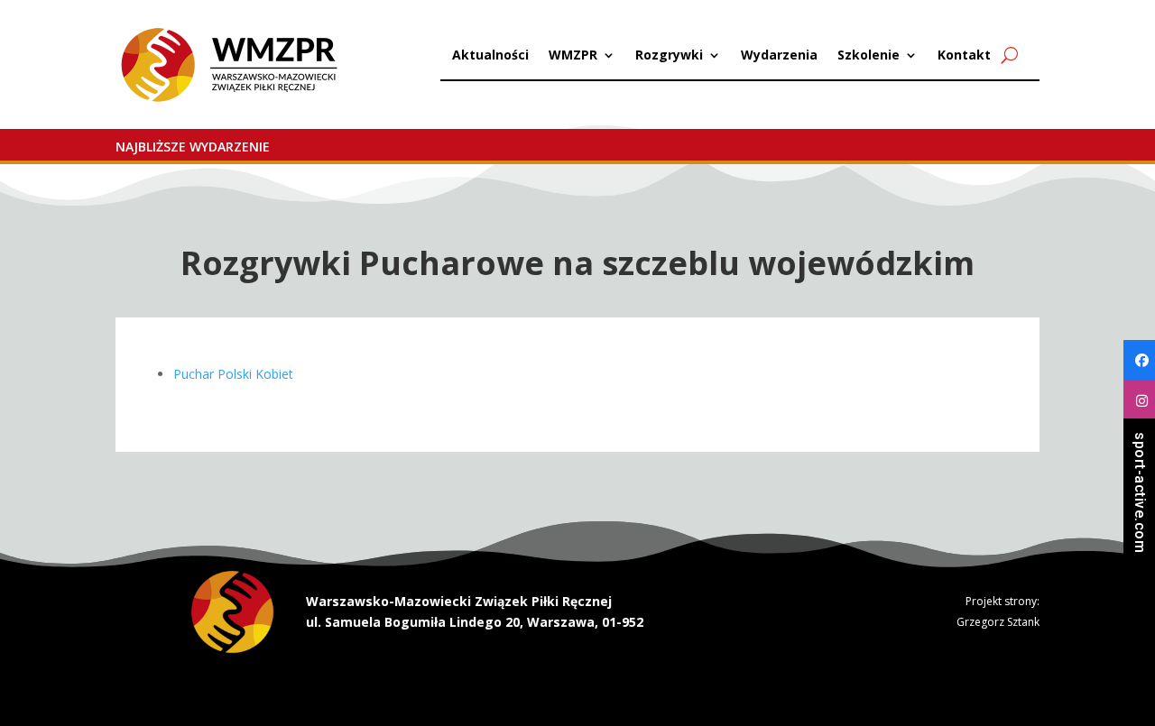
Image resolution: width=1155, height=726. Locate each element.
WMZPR (573, 56)
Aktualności (490, 56)
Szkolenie (868, 56)
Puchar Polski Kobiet (233, 373)
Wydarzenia (779, 56)
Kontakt (964, 56)
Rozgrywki (669, 56)
